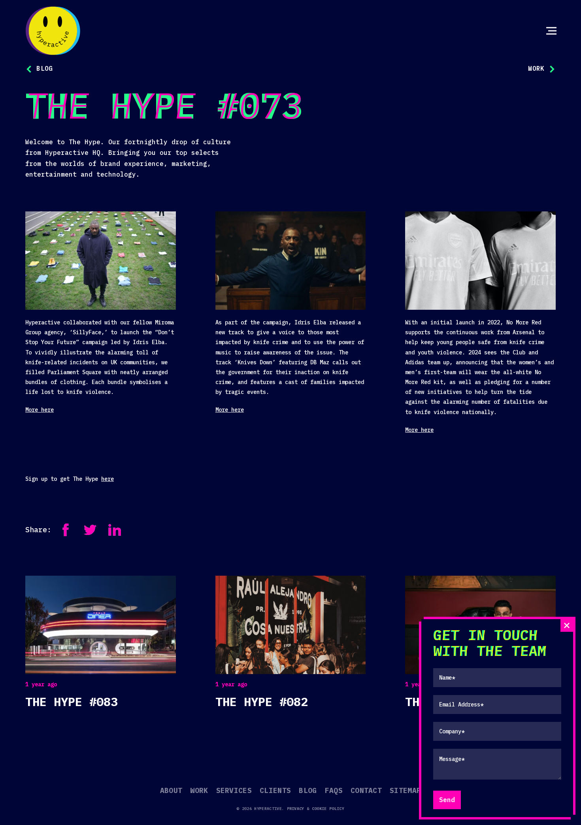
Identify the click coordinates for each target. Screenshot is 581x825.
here (107, 478)
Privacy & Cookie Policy (315, 808)
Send (447, 800)
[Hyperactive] (53, 30)
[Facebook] (65, 530)
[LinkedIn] (114, 530)
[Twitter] (90, 530)
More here (39, 409)
